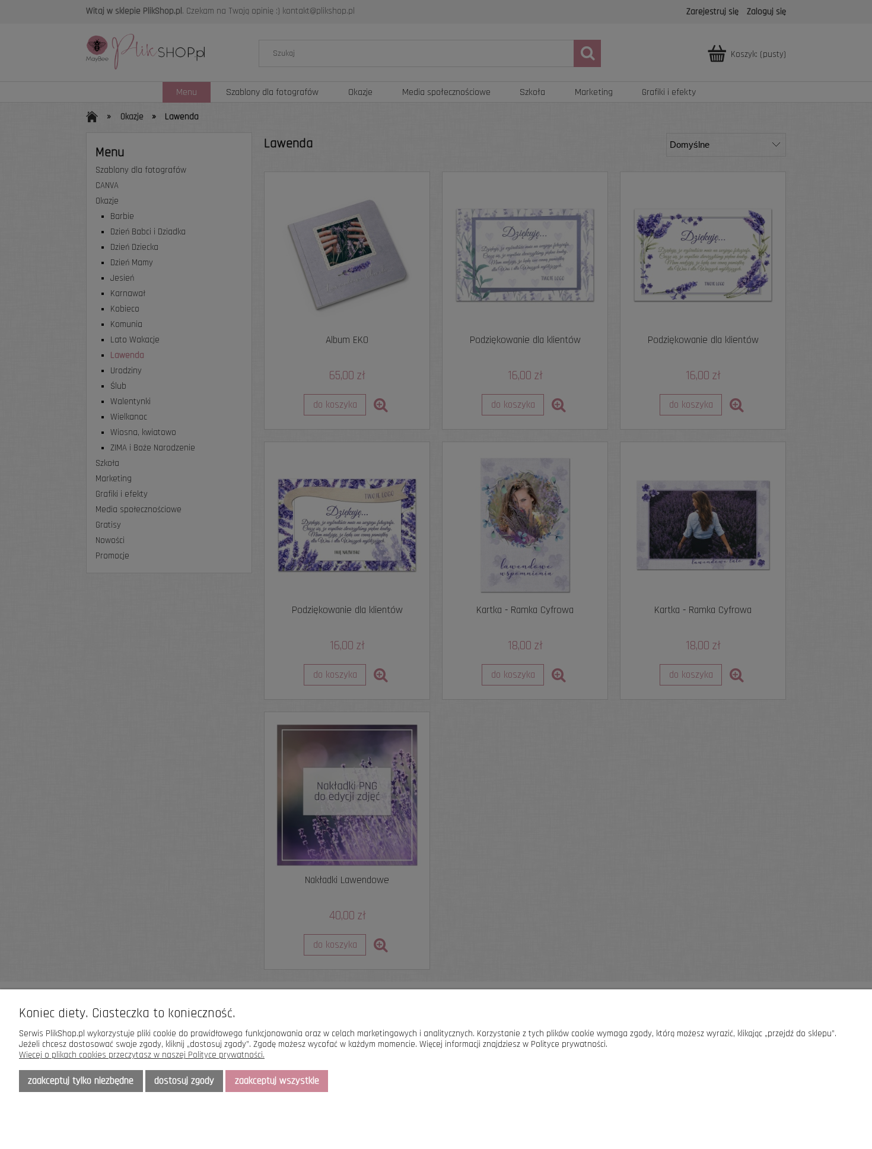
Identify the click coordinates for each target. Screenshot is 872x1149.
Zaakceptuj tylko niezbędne (80, 1080)
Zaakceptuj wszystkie (277, 1080)
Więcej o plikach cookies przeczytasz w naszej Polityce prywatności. (142, 1055)
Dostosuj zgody (184, 1080)
